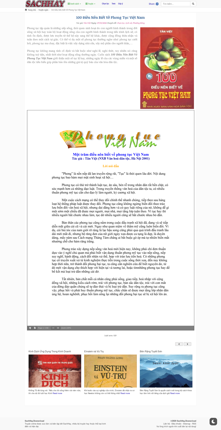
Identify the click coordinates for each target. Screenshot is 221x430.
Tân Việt (87, 23)
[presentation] (179, 344)
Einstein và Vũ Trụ (38, 351)
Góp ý (120, 3)
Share (152, 3)
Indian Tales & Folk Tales (153, 351)
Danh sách (74, 3)
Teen (113, 3)
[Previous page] (30, 328)
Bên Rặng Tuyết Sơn (95, 351)
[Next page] (35, 328)
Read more (69, 393)
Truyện (90, 3)
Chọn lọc (105, 3)
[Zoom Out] (53, 328)
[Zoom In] (58, 328)
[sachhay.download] (45, 3)
